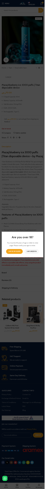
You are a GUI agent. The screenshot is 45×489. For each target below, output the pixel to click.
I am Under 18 (32, 251)
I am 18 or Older (14, 251)
